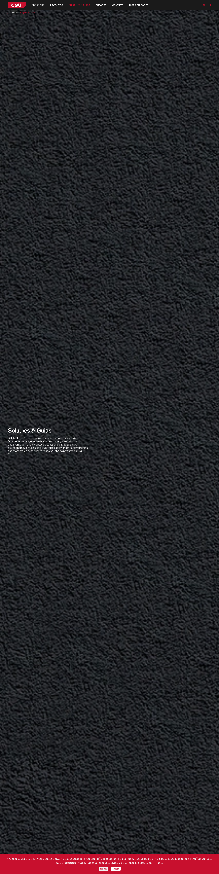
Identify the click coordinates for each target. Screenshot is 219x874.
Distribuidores (138, 5)
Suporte (101, 5)
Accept (115, 869)
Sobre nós (38, 5)
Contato (117, 5)
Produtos (56, 5)
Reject (103, 869)
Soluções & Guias (79, 5)
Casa (12, 13)
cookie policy (137, 862)
